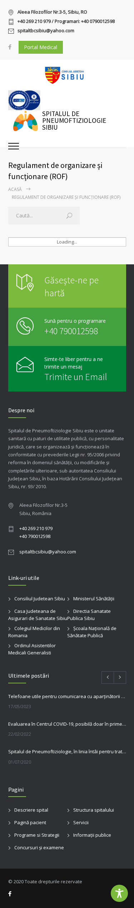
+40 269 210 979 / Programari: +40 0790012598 (66, 21)
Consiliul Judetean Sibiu (39, 598)
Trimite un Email (75, 377)
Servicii (81, 822)
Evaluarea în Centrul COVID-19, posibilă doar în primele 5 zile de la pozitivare (67, 724)
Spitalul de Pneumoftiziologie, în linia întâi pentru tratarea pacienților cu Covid (67, 751)
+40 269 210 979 (36, 528)
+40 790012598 (71, 331)
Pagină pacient (30, 822)
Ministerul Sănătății (93, 598)
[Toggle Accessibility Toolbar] (119, 893)
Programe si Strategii (36, 835)
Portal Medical (40, 47)
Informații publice (92, 835)
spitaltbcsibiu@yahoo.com (46, 31)
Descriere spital (31, 810)
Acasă (15, 189)
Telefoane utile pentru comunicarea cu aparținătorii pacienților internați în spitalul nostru (67, 696)
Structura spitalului (93, 810)
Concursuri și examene (39, 847)
